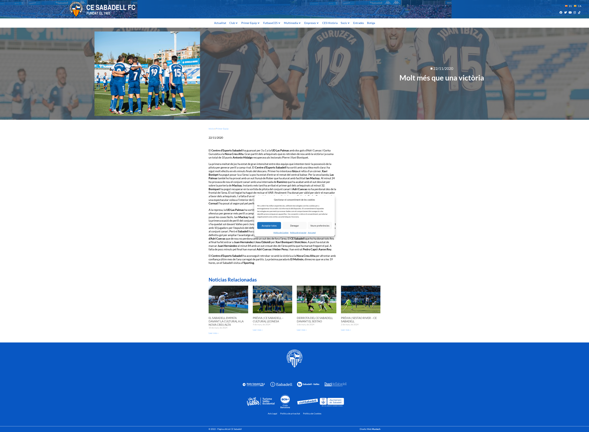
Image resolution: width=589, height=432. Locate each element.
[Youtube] (570, 12)
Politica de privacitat (298, 232)
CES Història (330, 23)
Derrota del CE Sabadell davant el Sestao (315, 319)
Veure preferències (319, 225)
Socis (344, 23)
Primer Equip (249, 23)
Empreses (310, 23)
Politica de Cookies (281, 232)
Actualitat (220, 23)
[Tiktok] (579, 12)
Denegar (294, 225)
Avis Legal (312, 232)
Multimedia (291, 23)
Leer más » (213, 333)
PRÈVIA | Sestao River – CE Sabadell (359, 319)
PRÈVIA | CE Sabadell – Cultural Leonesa (268, 319)
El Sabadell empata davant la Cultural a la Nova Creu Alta (226, 321)
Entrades (358, 23)
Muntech (376, 429)
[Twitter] (565, 12)
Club (232, 23)
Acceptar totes (269, 225)
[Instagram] (575, 12)
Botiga (371, 23)
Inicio (211, 128)
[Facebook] (561, 12)
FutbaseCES (270, 23)
